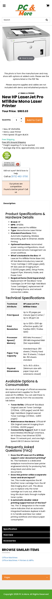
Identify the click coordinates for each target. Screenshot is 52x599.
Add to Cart (34, 120)
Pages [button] (7, 577)
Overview (8, 535)
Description (9, 203)
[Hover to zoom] (26, 43)
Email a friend (27, 93)
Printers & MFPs (27, 560)
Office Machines (9, 557)
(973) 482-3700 (19, 176)
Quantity (6, 120)
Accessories (9, 540)
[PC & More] (26, 10)
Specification (10, 529)
